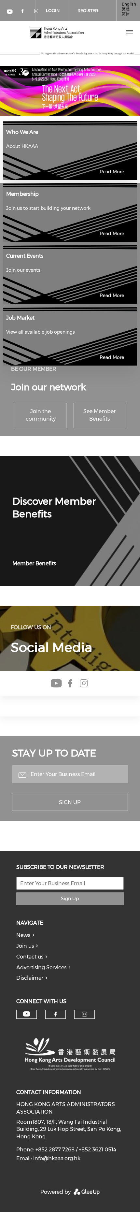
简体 (126, 13)
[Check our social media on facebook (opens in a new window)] (24, 12)
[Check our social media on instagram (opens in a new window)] (84, 683)
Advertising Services (41, 967)
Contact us (29, 957)
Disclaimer (29, 978)
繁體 (126, 9)
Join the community (41, 415)
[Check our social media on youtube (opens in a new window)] (10, 12)
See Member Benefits (99, 415)
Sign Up (70, 802)
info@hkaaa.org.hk (56, 1158)
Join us (25, 946)
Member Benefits (34, 563)
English (129, 4)
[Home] (57, 32)
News (23, 935)
